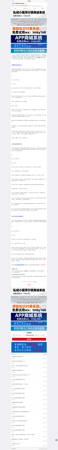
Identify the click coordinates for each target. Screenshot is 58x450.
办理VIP (35, 8)
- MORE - (45, 354)
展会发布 (15, 8)
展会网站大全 (25, 8)
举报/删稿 (35, 281)
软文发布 (43, 8)
